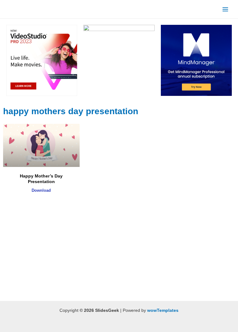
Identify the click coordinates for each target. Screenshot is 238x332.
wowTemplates (162, 310)
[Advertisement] (81, 251)
